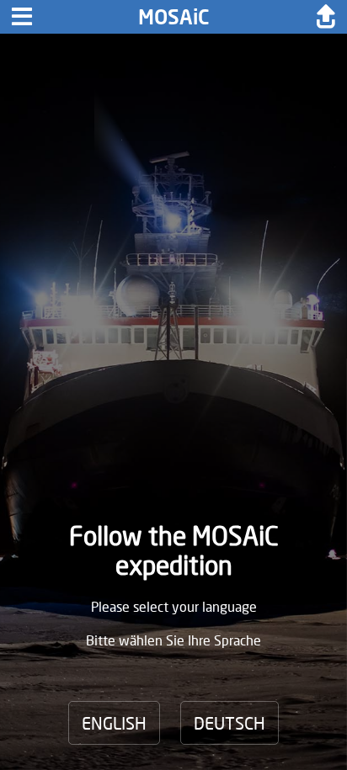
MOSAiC (174, 16)
